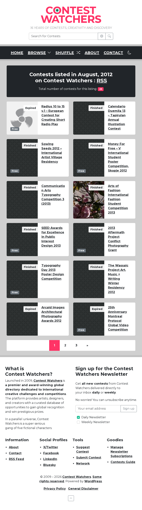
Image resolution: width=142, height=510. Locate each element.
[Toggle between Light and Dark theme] (129, 52)
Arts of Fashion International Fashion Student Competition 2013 (118, 199)
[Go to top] (71, 498)
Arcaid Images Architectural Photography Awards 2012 (53, 314)
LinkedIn (50, 459)
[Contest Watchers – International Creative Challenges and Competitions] (71, 14)
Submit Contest (88, 457)
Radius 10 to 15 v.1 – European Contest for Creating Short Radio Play (53, 115)
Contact (15, 453)
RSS (102, 80)
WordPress (93, 481)
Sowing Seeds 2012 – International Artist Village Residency (51, 152)
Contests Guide (123, 462)
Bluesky (49, 465)
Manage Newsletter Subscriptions (121, 451)
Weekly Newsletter (95, 422)
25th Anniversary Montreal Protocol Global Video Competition (118, 318)
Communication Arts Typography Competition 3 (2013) (53, 194)
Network (83, 463)
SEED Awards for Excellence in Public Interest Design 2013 (52, 236)
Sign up (128, 408)
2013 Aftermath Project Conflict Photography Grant (118, 239)
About (13, 447)
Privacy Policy (55, 488)
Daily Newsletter (93, 417)
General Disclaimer (83, 488)
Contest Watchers (47, 380)
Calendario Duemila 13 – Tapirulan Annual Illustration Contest (117, 117)
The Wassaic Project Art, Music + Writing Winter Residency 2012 (118, 279)
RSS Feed (16, 459)
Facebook (51, 453)
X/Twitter (50, 447)
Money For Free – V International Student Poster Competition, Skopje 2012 (118, 157)
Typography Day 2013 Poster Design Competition (52, 272)
